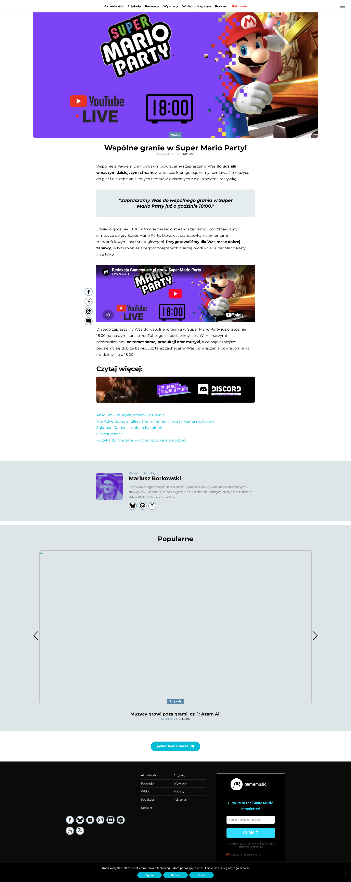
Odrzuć (175, 875)
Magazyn (204, 6)
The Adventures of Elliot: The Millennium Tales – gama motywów (155, 421)
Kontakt (146, 808)
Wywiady (170, 6)
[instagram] (100, 820)
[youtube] (90, 820)
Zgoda (149, 875)
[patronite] (70, 831)
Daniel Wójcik (169, 718)
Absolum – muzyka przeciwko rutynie (130, 415)
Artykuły (134, 6)
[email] (88, 311)
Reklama (179, 799)
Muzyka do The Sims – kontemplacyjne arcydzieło (141, 440)
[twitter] (88, 302)
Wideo (187, 6)
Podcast (221, 6)
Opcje (201, 875)
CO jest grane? (109, 434)
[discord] (110, 820)
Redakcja (147, 799)
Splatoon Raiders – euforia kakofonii (129, 427)
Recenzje (152, 6)
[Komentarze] (88, 321)
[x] (80, 831)
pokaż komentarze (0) (175, 746)
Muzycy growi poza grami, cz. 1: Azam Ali (175, 714)
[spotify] (121, 820)
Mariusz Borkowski (168, 154)
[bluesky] (80, 820)
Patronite (239, 6)
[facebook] (88, 292)
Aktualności (113, 6)
